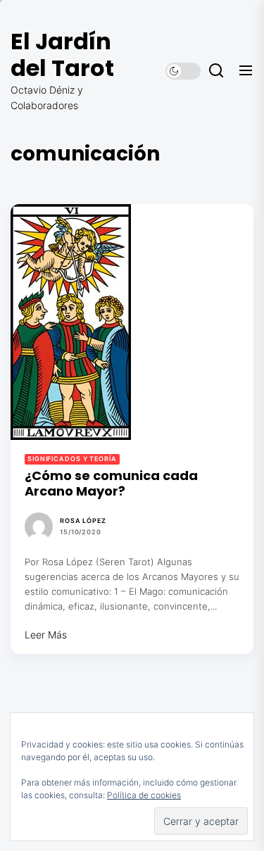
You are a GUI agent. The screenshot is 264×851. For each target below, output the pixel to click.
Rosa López (83, 520)
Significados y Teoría (72, 458)
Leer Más (46, 635)
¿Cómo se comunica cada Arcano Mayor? (111, 483)
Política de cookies (144, 795)
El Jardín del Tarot (62, 54)
